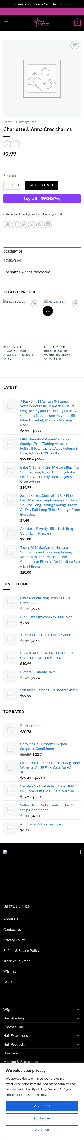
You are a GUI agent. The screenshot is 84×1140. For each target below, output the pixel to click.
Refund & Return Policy (21, 950)
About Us (10, 919)
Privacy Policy (14, 940)
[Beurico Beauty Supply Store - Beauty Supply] (42, 22)
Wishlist (9, 971)
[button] (6, 22)
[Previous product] (16, 143)
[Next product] (7, 143)
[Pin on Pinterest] (39, 224)
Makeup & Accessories (20, 1061)
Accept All (42, 1106)
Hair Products (14, 1044)
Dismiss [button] (64, 4)
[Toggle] (78, 1009)
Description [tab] (13, 251)
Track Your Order (16, 961)
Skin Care (10, 1053)
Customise (42, 1118)
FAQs (7, 982)
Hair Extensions (15, 1035)
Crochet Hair (13, 1027)
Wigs (7, 1009)
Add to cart (41, 185)
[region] (42, 1101)
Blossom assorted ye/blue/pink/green (57, 353)
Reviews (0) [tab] (12, 260)
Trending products (30, 214)
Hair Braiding (13, 1018)
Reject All (42, 1130)
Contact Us (12, 929)
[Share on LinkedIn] (48, 224)
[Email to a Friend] (31, 224)
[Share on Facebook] (15, 224)
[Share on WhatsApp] (7, 224)
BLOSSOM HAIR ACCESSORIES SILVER (18, 353)
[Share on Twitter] (23, 224)
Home (7, 122)
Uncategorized (26, 122)
